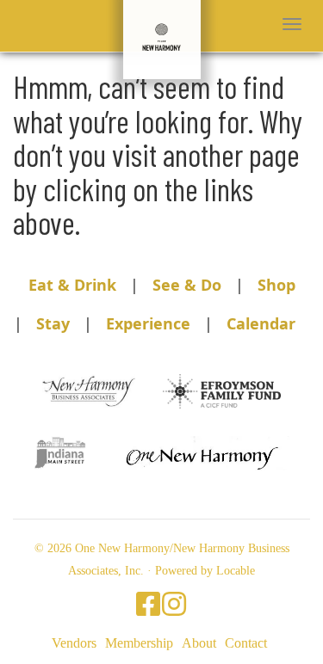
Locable (235, 570)
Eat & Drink (72, 284)
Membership (139, 643)
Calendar (261, 323)
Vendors (74, 643)
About (199, 643)
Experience (148, 323)
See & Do (186, 284)
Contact (246, 643)
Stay (53, 323)
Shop (276, 284)
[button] (292, 24)
